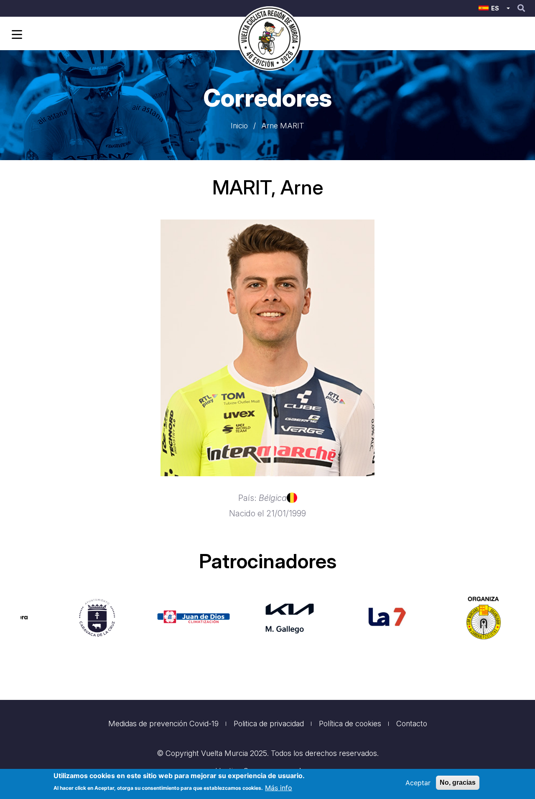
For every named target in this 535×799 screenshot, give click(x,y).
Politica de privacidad (269, 723)
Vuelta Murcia (224, 753)
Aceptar (418, 783)
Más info (278, 787)
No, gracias (458, 782)
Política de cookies (350, 723)
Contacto (411, 723)
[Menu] (15, 35)
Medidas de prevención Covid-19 (163, 723)
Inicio (239, 125)
